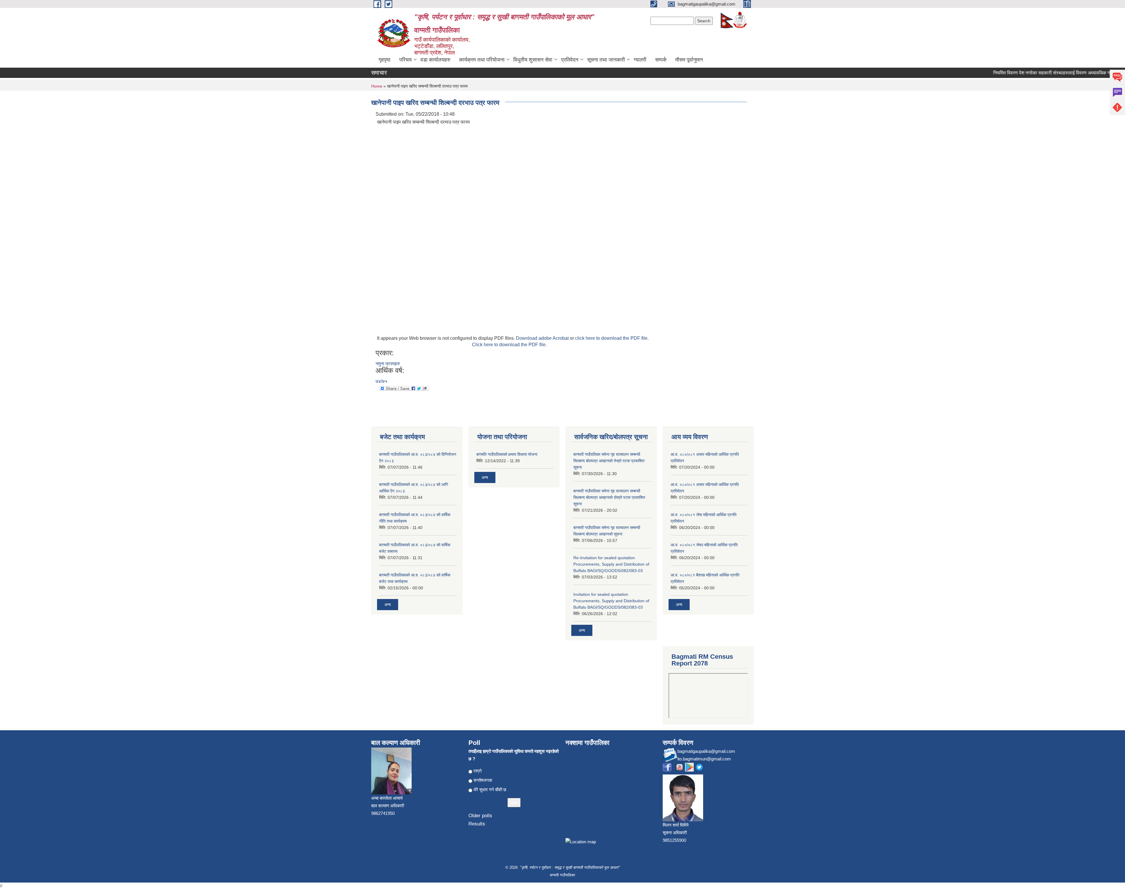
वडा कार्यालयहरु (435, 60)
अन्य (387, 604)
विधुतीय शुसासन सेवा (532, 60)
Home (376, 86)
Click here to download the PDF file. (509, 344)
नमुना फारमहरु (388, 363)
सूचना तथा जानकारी (606, 60)
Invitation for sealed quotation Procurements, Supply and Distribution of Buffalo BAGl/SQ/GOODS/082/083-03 (611, 601)
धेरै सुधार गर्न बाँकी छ (489, 789)
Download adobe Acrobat (543, 338)
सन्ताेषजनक (482, 780)
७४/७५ (381, 381)
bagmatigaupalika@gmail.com (706, 751)
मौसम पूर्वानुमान (689, 60)
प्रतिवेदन (569, 60)
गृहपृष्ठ (385, 60)
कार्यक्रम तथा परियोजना (481, 60)
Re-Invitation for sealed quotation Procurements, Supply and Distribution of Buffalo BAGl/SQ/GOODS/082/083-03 (611, 564)
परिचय (405, 60)
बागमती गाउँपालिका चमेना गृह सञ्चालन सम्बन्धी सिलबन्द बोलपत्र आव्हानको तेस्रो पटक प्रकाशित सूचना (609, 461)
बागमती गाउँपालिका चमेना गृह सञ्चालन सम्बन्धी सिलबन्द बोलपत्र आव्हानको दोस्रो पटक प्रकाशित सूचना (609, 497)
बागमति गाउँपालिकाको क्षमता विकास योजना (506, 454)
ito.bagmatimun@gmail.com (704, 758)
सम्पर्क (661, 60)
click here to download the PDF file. (612, 338)
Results (476, 824)
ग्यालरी (640, 60)
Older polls (480, 815)
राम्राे (477, 770)
